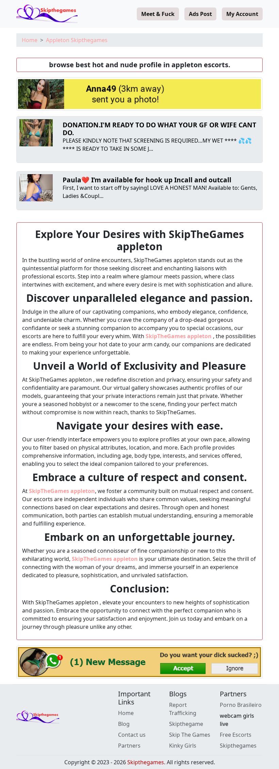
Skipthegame (186, 724)
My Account (242, 14)
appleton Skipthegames (77, 40)
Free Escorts (235, 734)
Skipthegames (238, 745)
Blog (124, 724)
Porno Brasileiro (241, 705)
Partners (129, 745)
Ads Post (200, 14)
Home (29, 40)
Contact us (132, 734)
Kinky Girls (182, 745)
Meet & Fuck (158, 14)
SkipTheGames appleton (179, 336)
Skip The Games (189, 734)
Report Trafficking (182, 709)
